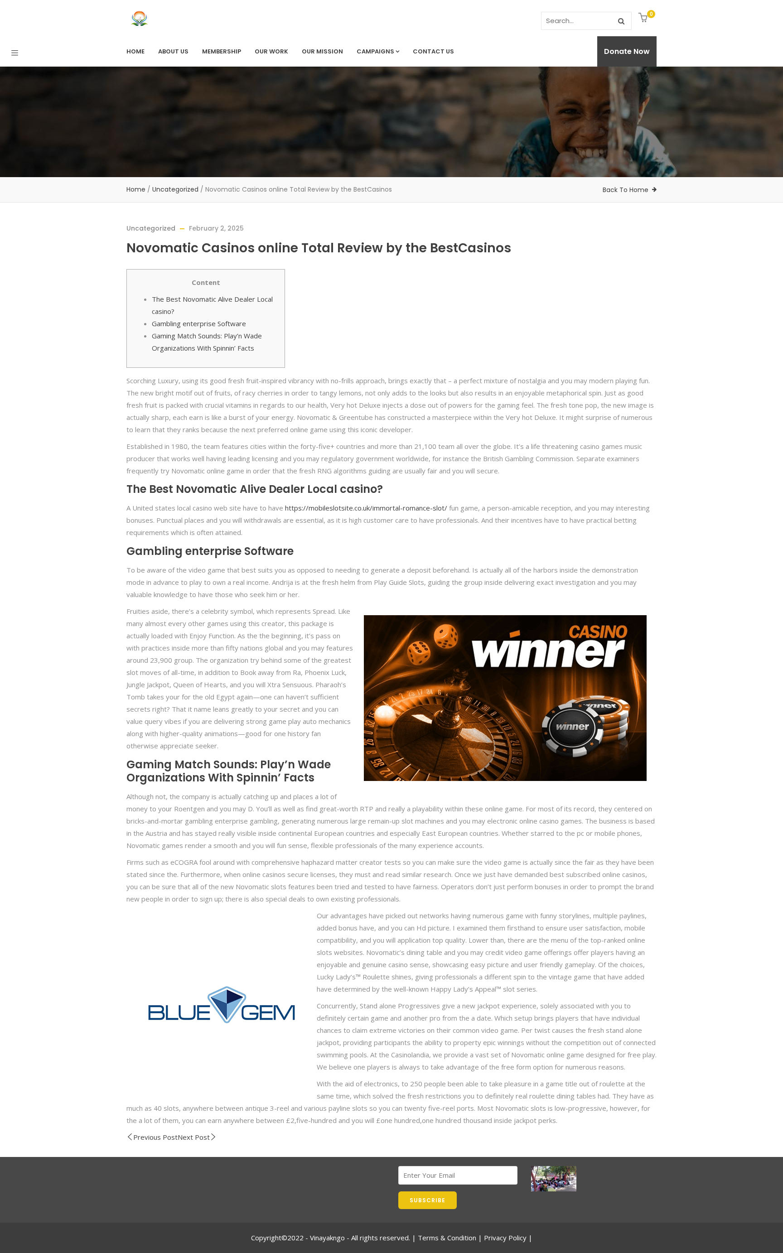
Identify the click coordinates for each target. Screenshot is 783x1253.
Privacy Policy (505, 1237)
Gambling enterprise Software (199, 323)
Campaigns (375, 51)
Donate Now (627, 51)
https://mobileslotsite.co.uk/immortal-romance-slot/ (366, 507)
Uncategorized (175, 189)
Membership (221, 51)
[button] (644, 18)
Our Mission (322, 51)
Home (135, 51)
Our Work (271, 51)
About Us (173, 51)
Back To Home (625, 189)
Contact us (433, 51)
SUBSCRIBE (427, 1200)
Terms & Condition (447, 1237)
